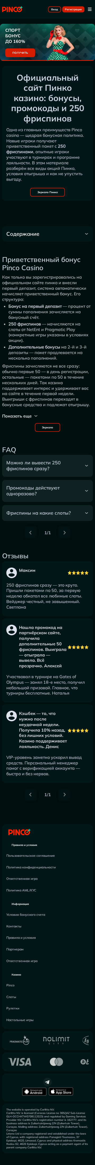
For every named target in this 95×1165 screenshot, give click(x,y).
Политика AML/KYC (21, 890)
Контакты (13, 926)
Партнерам (14, 949)
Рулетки (12, 1008)
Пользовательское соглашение (30, 856)
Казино (16, 974)
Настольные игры (20, 1020)
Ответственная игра (21, 879)
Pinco (10, 985)
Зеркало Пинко (47, 192)
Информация (20, 904)
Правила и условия (24, 845)
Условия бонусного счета (25, 915)
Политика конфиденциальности (31, 867)
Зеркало (47, 427)
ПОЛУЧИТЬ (20, 53)
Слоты (11, 997)
